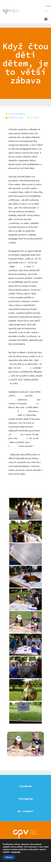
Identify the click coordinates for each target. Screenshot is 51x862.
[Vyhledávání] (46, 10)
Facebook (25, 786)
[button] (46, 19)
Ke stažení (25, 811)
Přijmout (9, 857)
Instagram (26, 798)
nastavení (15, 852)
